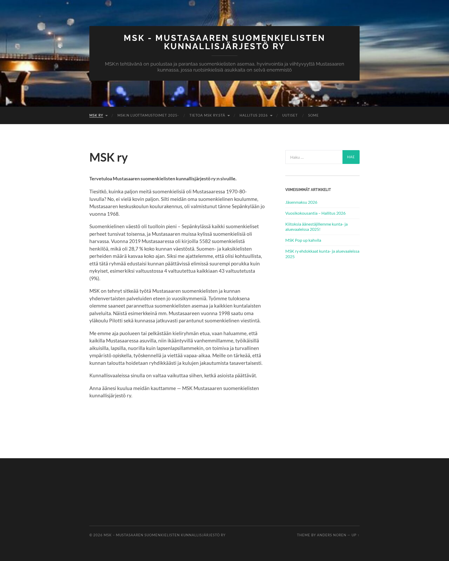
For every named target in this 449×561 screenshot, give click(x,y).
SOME (313, 115)
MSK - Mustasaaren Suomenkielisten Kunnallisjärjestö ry (224, 42)
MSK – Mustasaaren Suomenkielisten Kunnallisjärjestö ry (165, 535)
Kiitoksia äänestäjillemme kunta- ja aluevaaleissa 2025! (316, 226)
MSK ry (96, 115)
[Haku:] (313, 157)
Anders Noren (331, 535)
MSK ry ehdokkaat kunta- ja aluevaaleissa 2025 (322, 253)
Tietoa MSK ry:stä (207, 115)
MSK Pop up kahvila (303, 240)
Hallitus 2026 (254, 115)
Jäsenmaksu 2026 (301, 202)
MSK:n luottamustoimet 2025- (148, 115)
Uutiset (290, 115)
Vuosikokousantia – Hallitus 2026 (315, 213)
